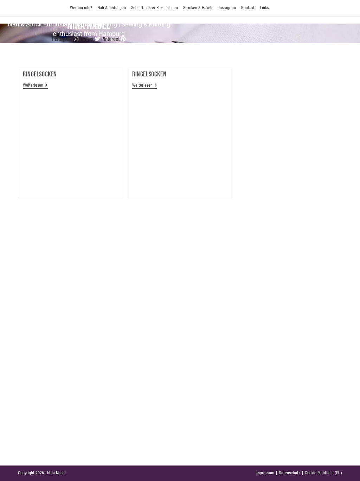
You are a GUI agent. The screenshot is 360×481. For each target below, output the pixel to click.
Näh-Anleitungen (111, 7)
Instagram (227, 7)
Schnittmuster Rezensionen (154, 7)
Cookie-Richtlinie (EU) (323, 472)
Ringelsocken (40, 74)
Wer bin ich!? (81, 7)
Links (264, 7)
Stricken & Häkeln (198, 7)
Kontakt (248, 7)
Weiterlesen (35, 85)
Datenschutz (289, 472)
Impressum (265, 472)
